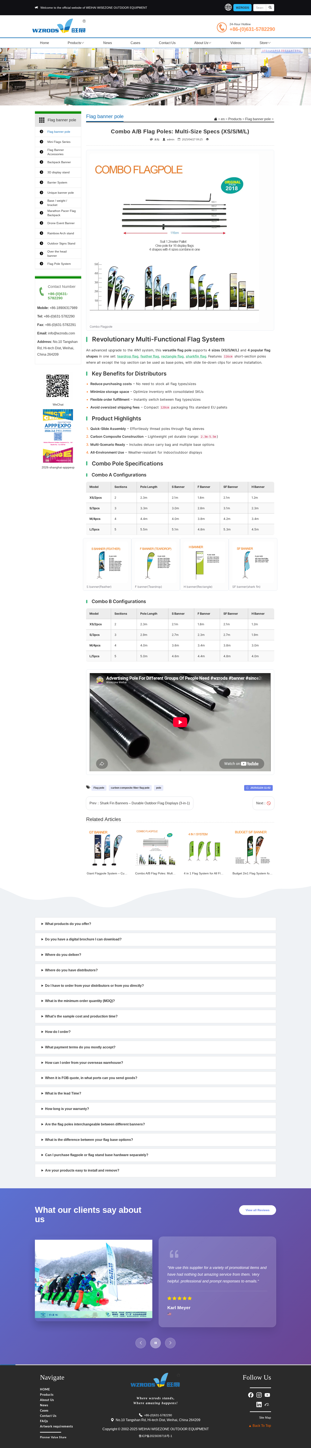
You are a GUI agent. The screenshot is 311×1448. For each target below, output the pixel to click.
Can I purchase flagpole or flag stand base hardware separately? (96, 1155)
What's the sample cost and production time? (81, 1016)
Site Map (265, 1417)
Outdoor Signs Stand (61, 243)
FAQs (44, 1421)
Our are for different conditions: (87, 1142)
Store (264, 43)
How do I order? (58, 1032)
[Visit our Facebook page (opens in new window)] (251, 1394)
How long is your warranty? (67, 1109)
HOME (45, 1389)
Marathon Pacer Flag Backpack (61, 213)
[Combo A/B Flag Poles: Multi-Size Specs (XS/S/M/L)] (155, 847)
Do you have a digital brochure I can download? (83, 939)
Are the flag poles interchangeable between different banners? (95, 1124)
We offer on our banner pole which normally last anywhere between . (116, 1111)
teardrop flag (127, 356)
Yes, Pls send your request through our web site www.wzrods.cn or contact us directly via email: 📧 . (112, 941)
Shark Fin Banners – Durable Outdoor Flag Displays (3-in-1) (145, 803)
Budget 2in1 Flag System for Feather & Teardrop (265, 873)
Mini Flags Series (58, 142)
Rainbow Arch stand (60, 233)
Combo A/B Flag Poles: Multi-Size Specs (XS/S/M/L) (170, 873)
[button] (228, 7)
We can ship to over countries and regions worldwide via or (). (130, 957)
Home (44, 43)
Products (74, 43)
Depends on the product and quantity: (78, 1096)
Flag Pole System (59, 263)
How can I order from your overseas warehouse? (84, 1062)
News (107, 43)
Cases (135, 43)
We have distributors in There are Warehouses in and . (152, 972)
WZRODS (242, 7)
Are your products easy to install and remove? (82, 1170)
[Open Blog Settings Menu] (302, 1430)
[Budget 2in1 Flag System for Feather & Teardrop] (253, 847)
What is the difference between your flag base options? (89, 1140)
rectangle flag (172, 356)
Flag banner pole (258, 119)
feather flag (149, 356)
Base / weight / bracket (57, 203)
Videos (235, 43)
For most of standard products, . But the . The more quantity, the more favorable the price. (150, 1003)
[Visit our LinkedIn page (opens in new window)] (259, 1404)
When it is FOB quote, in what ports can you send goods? (91, 1078)
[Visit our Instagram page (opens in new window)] (259, 1394)
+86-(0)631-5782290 (252, 29)
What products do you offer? (68, 924)
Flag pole (99, 787)
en (223, 119)
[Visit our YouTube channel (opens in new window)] (267, 1394)
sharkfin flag (196, 356)
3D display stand (58, 172)
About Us (201, 43)
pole (158, 787)
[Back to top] (302, 1418)
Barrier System (57, 182)
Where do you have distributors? (71, 970)
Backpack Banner (59, 162)
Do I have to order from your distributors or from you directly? (94, 985)
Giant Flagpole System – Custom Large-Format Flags (123, 873)
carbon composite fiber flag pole (130, 787)
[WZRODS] (59, 25)
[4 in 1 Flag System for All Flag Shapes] (204, 847)
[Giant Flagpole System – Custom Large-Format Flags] (107, 847)
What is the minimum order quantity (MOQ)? (80, 1001)
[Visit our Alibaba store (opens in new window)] (267, 1404)
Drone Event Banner (61, 223)
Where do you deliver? (63, 955)
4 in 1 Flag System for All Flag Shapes (209, 873)
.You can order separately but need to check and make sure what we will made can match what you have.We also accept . (119, 1157)
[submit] (270, 7)
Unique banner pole (60, 192)
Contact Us (167, 43)
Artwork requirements (56, 1426)
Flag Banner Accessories (55, 152)
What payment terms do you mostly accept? (80, 1047)
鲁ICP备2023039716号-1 (155, 1436)
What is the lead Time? (63, 1093)
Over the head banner (57, 253)
